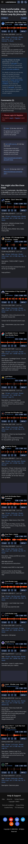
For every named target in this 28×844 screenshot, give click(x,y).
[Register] (22, 2)
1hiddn (9, 241)
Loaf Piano (8, 376)
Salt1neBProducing (11, 144)
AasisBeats (10, 295)
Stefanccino (10, 414)
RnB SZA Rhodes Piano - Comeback (13, 497)
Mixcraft (4, 465)
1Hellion (9, 203)
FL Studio (11, 41)
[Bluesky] (17, 819)
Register (17, 118)
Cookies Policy (8, 807)
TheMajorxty (10, 644)
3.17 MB (15, 39)
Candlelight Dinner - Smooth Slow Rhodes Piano (15, 334)
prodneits (9, 766)
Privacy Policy (20, 805)
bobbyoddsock (11, 378)
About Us (9, 799)
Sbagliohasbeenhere (13, 686)
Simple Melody (10, 642)
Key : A (20, 429)
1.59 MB (15, 353)
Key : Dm (20, 218)
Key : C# (20, 780)
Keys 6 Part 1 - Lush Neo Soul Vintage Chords (15, 727)
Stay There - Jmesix (11, 534)
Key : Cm (20, 310)
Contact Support (19, 799)
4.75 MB (15, 598)
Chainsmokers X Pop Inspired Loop (15, 292)
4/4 (11, 39)
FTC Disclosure (19, 807)
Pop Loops (14, 308)
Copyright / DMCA (14, 801)
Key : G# (20, 515)
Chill (6, 764)
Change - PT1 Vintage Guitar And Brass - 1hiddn (14, 238)
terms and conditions (12, 69)
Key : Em (20, 746)
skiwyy (8, 500)
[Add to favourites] (12, 31)
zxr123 (7, 169)
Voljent (7, 128)
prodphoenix (10, 337)
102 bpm (7, 37)
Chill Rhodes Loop (11, 613)
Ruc (8, 615)
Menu (5, 18)
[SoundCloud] (11, 824)
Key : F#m (21, 463)
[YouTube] (11, 819)
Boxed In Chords (10, 446)
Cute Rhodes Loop (11, 581)
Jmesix (8, 536)
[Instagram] (17, 824)
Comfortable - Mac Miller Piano (15, 22)
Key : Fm (20, 658)
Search (24, 18)
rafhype (9, 448)
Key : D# (20, 630)
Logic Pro (11, 397)
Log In (11, 118)
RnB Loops (14, 37)
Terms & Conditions (8, 805)
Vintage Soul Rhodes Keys (14, 412)
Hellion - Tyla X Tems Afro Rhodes (13, 200)
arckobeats (10, 583)
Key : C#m (21, 256)
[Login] (18, 2)
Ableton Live (5, 705)
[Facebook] (5, 819)
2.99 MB (15, 551)
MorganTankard (11, 730)
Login (4, 31)
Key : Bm (20, 551)
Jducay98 (9, 24)
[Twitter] (23, 819)
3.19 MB (15, 463)
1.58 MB (15, 395)
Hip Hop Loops (15, 461)
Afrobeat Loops (15, 216)
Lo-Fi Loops (14, 352)
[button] (25, 2)
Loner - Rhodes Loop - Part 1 (14, 684)
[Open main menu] (2, 2)
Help (3, 799)
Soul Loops (14, 427)
